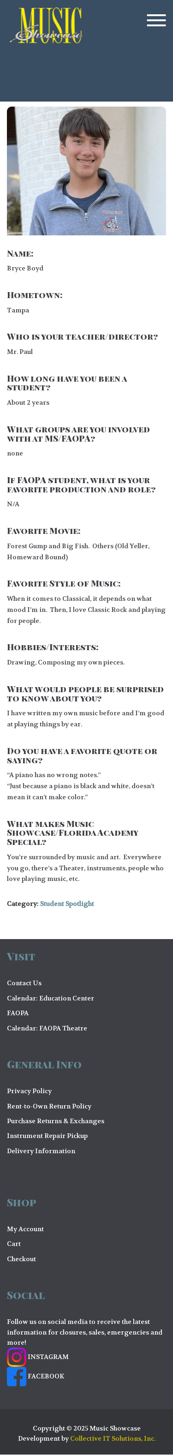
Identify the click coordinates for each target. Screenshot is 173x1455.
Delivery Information (41, 1151)
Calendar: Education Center (50, 998)
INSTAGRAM (47, 1357)
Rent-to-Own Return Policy (49, 1106)
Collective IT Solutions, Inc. (112, 1438)
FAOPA (18, 1013)
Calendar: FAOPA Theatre (47, 1028)
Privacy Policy (29, 1091)
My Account (25, 1229)
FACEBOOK (45, 1376)
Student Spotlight (67, 903)
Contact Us (24, 983)
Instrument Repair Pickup (47, 1136)
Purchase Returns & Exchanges (55, 1121)
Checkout (21, 1259)
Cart (14, 1243)
